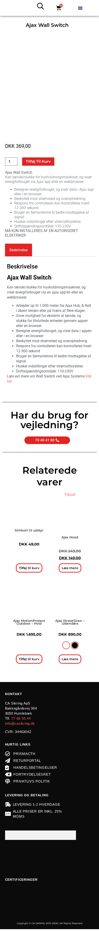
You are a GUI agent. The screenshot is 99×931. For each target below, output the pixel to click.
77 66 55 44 (21, 718)
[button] (80, 8)
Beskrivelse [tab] (18, 250)
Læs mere (70, 568)
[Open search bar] (40, 6)
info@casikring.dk (20, 723)
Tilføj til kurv (38, 161)
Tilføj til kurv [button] (29, 568)
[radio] (66, 645)
